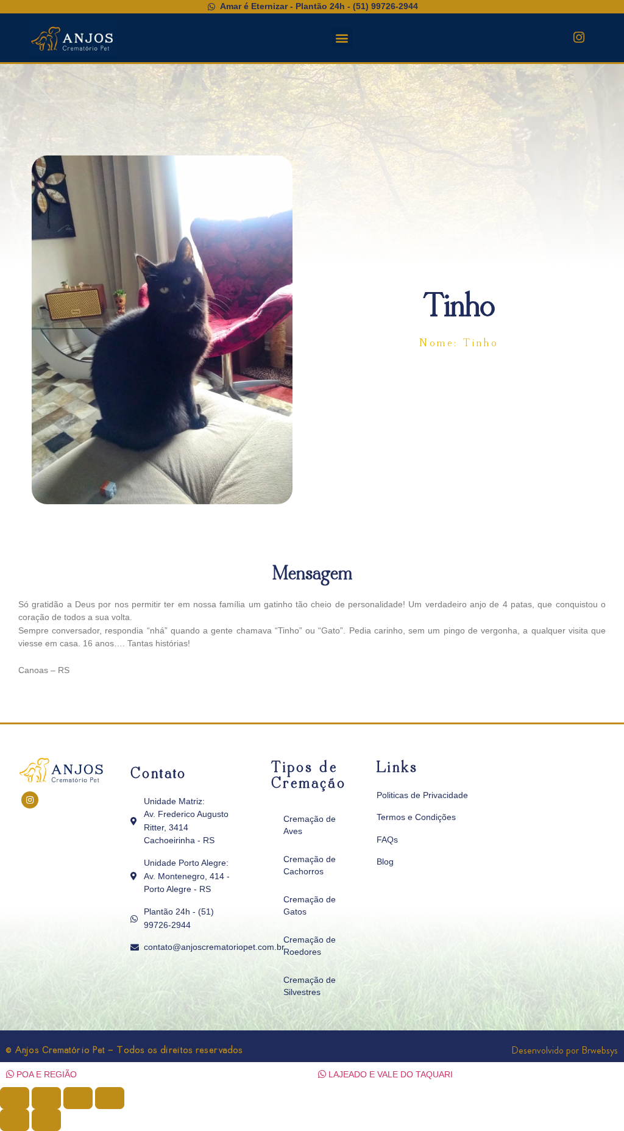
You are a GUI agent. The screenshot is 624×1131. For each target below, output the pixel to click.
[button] (342, 37)
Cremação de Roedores (309, 946)
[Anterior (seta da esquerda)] (14, 1120)
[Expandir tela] (46, 1098)
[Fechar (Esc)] (109, 1098)
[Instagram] (579, 37)
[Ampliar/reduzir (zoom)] (14, 1098)
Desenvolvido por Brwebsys (564, 1050)
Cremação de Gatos (309, 905)
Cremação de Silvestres (309, 986)
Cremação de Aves (309, 825)
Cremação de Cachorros (309, 865)
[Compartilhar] (78, 1098)
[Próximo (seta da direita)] (46, 1120)
